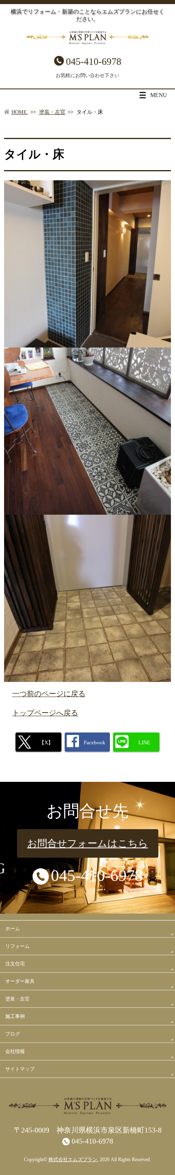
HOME (19, 112)
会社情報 (15, 1051)
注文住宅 (15, 964)
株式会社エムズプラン (72, 1159)
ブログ (12, 1034)
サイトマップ (20, 1069)
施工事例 (15, 1016)
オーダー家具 (20, 981)
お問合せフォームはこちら (87, 843)
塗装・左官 (52, 112)
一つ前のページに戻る (48, 694)
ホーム (12, 929)
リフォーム (17, 946)
